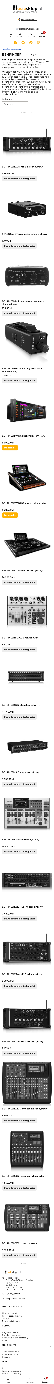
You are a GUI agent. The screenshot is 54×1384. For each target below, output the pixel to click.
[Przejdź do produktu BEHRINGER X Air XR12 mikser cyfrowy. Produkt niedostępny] (27, 141)
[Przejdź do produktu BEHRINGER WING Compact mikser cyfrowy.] (27, 478)
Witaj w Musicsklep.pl (11, 1371)
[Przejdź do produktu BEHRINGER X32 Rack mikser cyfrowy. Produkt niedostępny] (27, 881)
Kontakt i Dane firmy (11, 1373)
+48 (23, 19)
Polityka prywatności (11, 1335)
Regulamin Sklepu (10, 1332)
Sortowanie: (7, 99)
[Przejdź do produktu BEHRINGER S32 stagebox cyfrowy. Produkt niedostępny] (27, 680)
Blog (4, 1368)
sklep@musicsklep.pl (29, 29)
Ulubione (6, 1357)
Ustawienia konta (10, 1354)
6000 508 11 (31, 19)
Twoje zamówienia (10, 1352)
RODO (5, 1340)
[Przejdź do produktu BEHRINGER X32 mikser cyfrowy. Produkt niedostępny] (27, 1218)
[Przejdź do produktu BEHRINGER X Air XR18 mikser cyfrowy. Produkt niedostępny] (27, 949)
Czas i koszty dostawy (12, 1316)
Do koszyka (10, 448)
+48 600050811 (13, 1294)
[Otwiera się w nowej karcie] (15, 43)
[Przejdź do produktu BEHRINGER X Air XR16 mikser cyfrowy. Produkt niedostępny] (27, 1016)
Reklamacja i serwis (11, 1321)
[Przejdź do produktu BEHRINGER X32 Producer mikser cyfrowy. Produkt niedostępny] (27, 1151)
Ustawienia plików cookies (14, 1338)
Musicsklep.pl (11, 49)
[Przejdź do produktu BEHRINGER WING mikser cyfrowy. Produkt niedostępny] (27, 814)
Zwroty (5, 1318)
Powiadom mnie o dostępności (19, 178)
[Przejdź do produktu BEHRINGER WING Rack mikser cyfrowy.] (27, 410)
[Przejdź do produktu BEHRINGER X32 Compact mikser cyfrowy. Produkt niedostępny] (27, 1083)
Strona (23, 113)
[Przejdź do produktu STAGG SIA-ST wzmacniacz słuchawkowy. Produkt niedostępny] (27, 209)
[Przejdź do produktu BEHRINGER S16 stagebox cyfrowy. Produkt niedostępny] (27, 747)
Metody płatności (10, 1313)
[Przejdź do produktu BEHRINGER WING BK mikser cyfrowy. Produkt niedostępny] (27, 545)
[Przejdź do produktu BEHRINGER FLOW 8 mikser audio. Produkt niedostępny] (27, 612)
